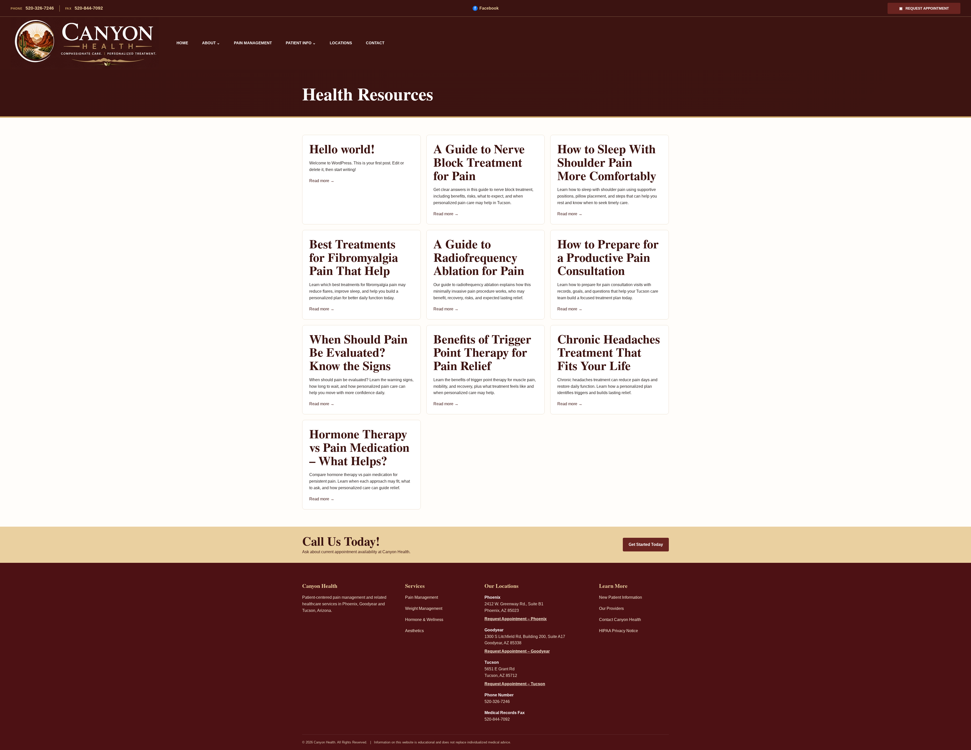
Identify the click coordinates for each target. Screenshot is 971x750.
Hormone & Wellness (424, 619)
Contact (375, 43)
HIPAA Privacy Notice (618, 631)
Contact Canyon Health (620, 619)
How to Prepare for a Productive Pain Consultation (608, 256)
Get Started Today (646, 544)
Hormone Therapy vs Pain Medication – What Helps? (359, 446)
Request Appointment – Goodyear (517, 651)
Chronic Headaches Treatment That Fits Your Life (608, 352)
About (211, 43)
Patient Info (301, 43)
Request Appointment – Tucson (514, 684)
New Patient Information (620, 597)
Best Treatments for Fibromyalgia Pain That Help (353, 256)
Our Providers (611, 608)
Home (182, 43)
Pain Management (253, 43)
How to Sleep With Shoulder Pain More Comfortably (606, 161)
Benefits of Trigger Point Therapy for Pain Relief (482, 352)
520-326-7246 (32, 8)
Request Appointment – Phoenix (515, 619)
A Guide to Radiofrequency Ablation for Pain (478, 256)
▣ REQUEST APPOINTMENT (924, 8)
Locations (341, 43)
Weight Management (423, 608)
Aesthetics (414, 631)
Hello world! (342, 148)
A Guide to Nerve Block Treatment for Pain (479, 161)
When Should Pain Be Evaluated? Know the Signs (358, 352)
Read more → (321, 181)
